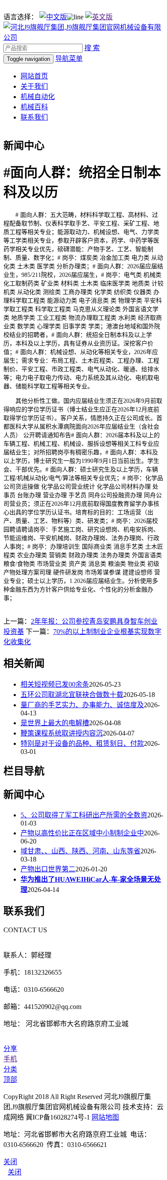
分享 (10, 1048)
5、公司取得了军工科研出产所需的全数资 (84, 815)
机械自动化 (38, 96)
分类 (10, 1069)
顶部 (10, 1079)
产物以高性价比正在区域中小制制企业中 (82, 833)
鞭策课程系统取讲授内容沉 (62, 733)
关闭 (14, 1172)
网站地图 (105, 1117)
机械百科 (34, 107)
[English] (99, 17)
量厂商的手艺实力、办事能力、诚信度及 (82, 705)
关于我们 (34, 86)
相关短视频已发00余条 (55, 684)
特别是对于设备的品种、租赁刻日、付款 (82, 743)
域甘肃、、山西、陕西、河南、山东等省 (80, 851)
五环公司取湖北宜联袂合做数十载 (72, 694)
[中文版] (53, 17)
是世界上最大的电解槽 (55, 723)
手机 (10, 1059)
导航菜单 (69, 58)
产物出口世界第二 (48, 869)
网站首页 (34, 76)
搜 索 (92, 47)
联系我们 (34, 117)
